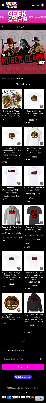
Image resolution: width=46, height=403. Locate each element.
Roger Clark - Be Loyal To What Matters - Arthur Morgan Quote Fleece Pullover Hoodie (34, 318)
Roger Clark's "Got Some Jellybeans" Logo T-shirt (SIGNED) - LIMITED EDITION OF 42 (11, 151)
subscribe (21, 367)
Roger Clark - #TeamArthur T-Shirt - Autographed (11, 190)
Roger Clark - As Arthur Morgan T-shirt (34, 188)
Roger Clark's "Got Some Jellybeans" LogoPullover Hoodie (34, 150)
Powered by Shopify (32, 388)
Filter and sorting (23, 84)
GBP (22, 392)
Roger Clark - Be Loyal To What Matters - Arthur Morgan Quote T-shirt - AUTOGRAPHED (34, 277)
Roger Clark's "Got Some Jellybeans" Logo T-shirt (34, 113)
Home (3, 27)
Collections (12, 27)
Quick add (41, 106)
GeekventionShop (18, 388)
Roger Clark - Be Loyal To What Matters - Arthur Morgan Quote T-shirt (11, 276)
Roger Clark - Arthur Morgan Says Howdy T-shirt (34, 229)
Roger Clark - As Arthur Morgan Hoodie (11, 228)
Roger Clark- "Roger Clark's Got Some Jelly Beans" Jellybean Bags (11, 113)
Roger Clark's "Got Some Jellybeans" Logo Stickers (11, 316)
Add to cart (19, 106)
